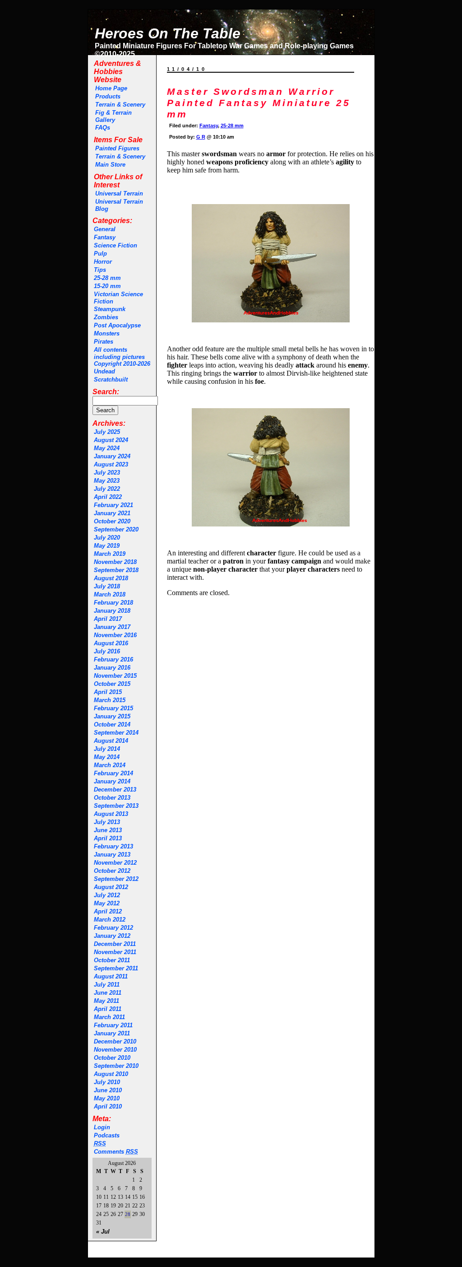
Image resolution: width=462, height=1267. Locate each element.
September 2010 (116, 1065)
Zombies (106, 317)
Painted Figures (117, 148)
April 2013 (108, 838)
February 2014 (113, 773)
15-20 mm (107, 286)
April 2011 (107, 1009)
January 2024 (112, 456)
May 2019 (107, 545)
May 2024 (107, 448)
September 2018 (116, 570)
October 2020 (112, 521)
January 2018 (112, 610)
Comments (116, 1151)
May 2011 (106, 1000)
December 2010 (115, 1041)
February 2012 (113, 927)
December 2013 (115, 789)
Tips (100, 269)
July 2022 (107, 488)
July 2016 (107, 651)
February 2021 (113, 505)
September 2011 (116, 968)
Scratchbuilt (111, 379)
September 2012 (116, 879)
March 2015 (109, 700)
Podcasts (107, 1135)
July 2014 (107, 748)
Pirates (103, 341)
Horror (103, 261)
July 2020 (107, 537)
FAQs (102, 127)
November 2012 (115, 862)
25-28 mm (107, 278)
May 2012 (107, 903)
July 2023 (107, 472)
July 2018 (107, 586)
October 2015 (112, 683)
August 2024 (111, 440)
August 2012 (111, 887)
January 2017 (112, 627)
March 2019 (109, 553)
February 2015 (113, 708)
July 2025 (107, 432)
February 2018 (113, 602)
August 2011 (111, 976)
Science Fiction (115, 245)
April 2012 (108, 911)
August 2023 (111, 464)
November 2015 (115, 675)
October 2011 (112, 960)
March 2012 (109, 919)
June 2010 (108, 1090)
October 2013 (112, 797)
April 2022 (108, 497)
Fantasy (105, 237)
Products (107, 96)
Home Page (111, 88)
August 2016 (111, 643)
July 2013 (107, 822)
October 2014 (112, 724)
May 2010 (107, 1098)
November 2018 (115, 562)
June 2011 (107, 992)
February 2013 (113, 846)
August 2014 (111, 740)
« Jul (103, 1231)
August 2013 (111, 814)
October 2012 (112, 870)
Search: (105, 392)
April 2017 (108, 618)
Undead (104, 371)
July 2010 (107, 1082)
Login (102, 1127)
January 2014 (112, 781)
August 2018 (111, 578)
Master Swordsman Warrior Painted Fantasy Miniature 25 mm (259, 103)
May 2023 (107, 480)
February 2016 (113, 659)
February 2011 (113, 1025)
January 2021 (112, 513)
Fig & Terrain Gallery (113, 116)
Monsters (107, 333)
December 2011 (115, 944)
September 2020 (116, 529)
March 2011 (109, 1017)
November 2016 (115, 635)
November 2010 (115, 1049)
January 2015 (112, 716)
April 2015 (108, 692)
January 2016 (112, 667)
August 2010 (111, 1074)
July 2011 (107, 984)
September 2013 (116, 805)
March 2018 (109, 594)
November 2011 (115, 952)
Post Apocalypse (117, 325)
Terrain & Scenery (120, 104)
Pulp (100, 253)
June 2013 (108, 830)
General (105, 229)
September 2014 (116, 732)
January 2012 (112, 935)
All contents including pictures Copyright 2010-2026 (122, 356)
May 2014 (107, 757)
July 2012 (107, 895)
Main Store (110, 164)
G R (200, 137)
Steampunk (109, 309)
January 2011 (112, 1033)
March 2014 (109, 765)
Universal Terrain (119, 193)
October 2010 (112, 1057)
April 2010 (108, 1106)
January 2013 (112, 854)
